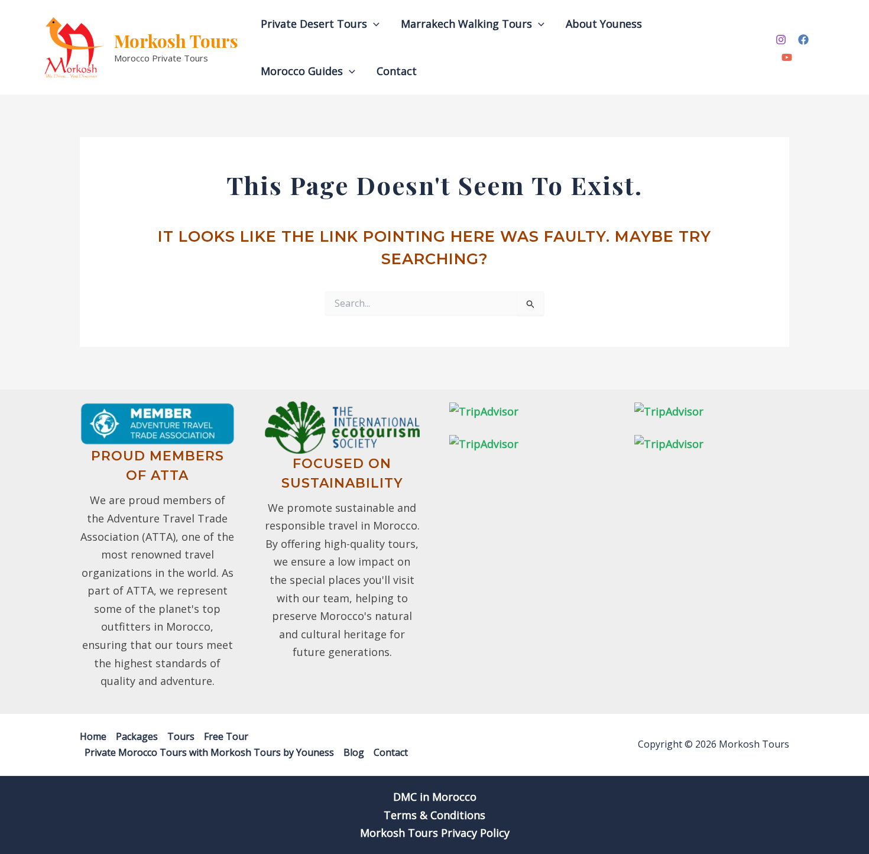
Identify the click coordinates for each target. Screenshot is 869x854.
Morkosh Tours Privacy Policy (435, 833)
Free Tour (226, 736)
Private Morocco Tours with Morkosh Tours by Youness (209, 752)
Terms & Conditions (434, 815)
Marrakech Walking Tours (466, 24)
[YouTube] (787, 57)
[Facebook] (803, 39)
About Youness (604, 24)
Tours (180, 736)
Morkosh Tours (176, 41)
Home (93, 736)
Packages (137, 736)
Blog (353, 752)
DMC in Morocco (434, 797)
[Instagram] (781, 39)
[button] (373, 23)
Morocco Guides (302, 71)
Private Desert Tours (314, 24)
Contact (397, 71)
